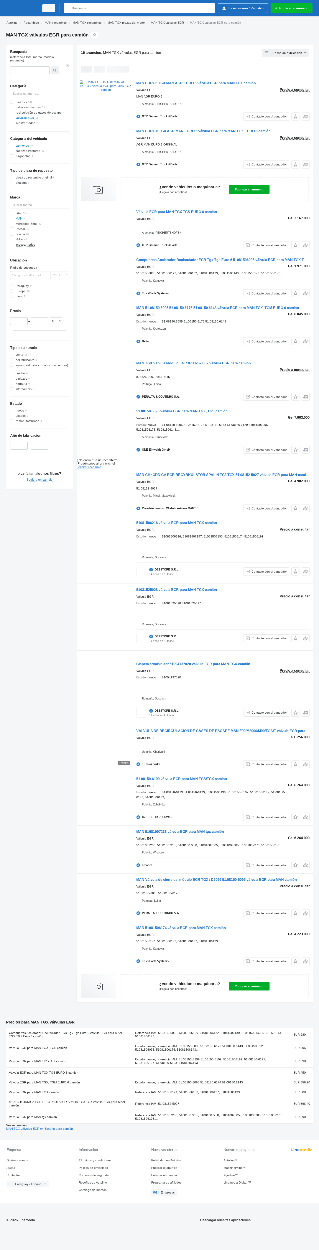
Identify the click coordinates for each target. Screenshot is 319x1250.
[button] (295, 116)
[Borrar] (67, 65)
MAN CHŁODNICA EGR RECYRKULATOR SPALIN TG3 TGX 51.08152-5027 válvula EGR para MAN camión (223, 475)
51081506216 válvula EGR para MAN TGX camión (176, 523)
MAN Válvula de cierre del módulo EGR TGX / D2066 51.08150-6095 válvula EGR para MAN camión (216, 879)
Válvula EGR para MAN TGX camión (34, 1092)
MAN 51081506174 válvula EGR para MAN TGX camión (181, 928)
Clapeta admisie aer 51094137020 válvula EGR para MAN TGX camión (193, 664)
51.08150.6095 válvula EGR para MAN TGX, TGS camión (182, 411)
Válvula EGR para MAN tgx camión (33, 1117)
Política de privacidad (93, 1167)
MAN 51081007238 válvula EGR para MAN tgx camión (180, 831)
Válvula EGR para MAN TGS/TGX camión (37, 1061)
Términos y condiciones (95, 1160)
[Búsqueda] (68, 8)
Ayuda (11, 1167)
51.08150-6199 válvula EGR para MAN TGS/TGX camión (181, 779)
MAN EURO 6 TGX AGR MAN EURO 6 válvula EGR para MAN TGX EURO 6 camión (203, 131)
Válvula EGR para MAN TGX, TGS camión (38, 1048)
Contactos (13, 1175)
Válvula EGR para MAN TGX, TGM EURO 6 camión (44, 1082)
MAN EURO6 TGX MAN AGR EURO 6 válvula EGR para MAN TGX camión (196, 83)
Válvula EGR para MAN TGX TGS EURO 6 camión (176, 212)
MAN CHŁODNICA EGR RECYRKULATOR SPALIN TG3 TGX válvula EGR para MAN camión (67, 1103)
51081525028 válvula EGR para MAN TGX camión (176, 590)
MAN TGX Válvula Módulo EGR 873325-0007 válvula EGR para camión (193, 363)
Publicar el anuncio (249, 189)
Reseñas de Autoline (93, 1182)
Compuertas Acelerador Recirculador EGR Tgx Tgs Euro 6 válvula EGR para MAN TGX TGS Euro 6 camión (65, 1034)
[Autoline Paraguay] (22, 8)
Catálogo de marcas (93, 1190)
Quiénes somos (17, 1160)
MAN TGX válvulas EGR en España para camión (39, 1128)
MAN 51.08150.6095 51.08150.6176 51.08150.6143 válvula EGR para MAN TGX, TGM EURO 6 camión (217, 308)
